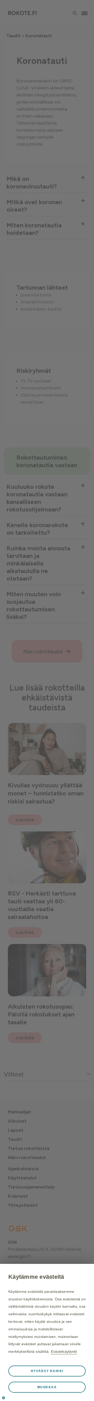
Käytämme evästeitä (36, 1277)
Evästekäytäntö (64, 1351)
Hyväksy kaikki (47, 1371)
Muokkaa (47, 1387)
